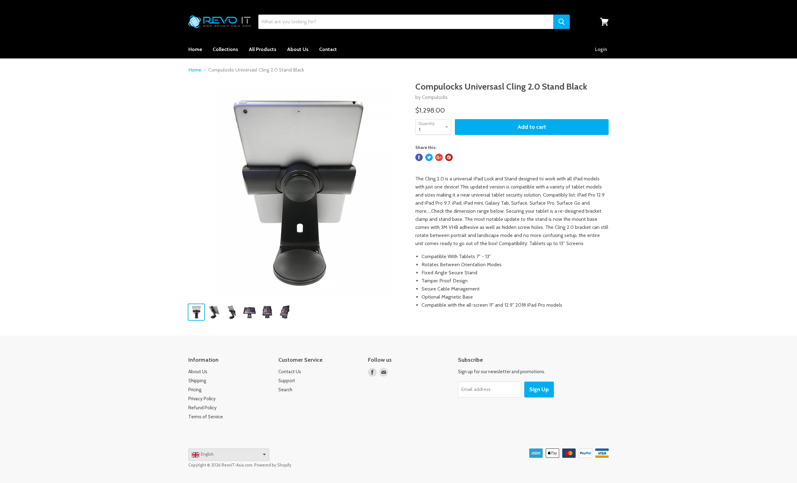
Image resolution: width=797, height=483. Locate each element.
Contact (328, 49)
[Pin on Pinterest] (449, 157)
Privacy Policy (202, 399)
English (207, 454)
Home (195, 49)
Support (286, 380)
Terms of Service (205, 417)
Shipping (197, 380)
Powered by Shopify (272, 464)
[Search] (561, 22)
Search (285, 389)
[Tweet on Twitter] (429, 157)
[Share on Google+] (439, 157)
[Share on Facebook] (419, 157)
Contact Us (289, 371)
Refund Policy (202, 408)
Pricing (194, 389)
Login (601, 49)
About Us (298, 49)
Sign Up (539, 389)
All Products (262, 49)
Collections (225, 49)
